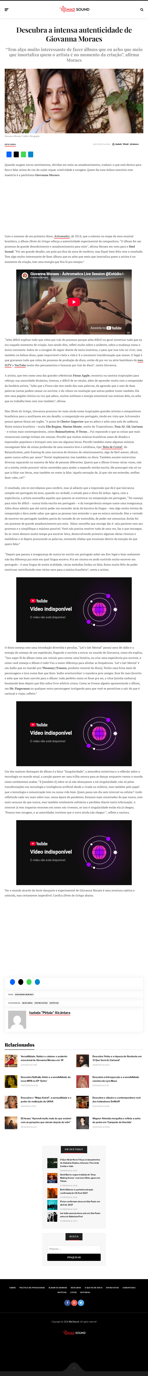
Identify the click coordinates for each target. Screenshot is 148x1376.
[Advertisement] (74, 205)
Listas (73, 1292)
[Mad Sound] (74, 8)
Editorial (85, 1292)
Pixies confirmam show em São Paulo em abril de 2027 (80, 1203)
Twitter (81, 1303)
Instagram (74, 1303)
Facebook (67, 1303)
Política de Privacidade (32, 1288)
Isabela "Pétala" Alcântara (127, 144)
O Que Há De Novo (94, 1288)
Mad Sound (74, 1321)
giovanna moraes (24, 995)
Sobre (12, 1288)
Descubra (10, 144)
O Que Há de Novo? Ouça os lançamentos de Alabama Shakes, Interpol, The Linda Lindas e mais (80, 1162)
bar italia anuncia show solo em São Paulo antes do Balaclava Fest (80, 1215)
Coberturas (129, 1288)
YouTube (20, 365)
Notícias (54, 1003)
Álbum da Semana (58, 1288)
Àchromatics (62, 236)
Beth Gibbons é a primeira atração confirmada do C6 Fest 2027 (76, 1191)
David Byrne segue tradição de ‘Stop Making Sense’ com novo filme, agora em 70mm (80, 1177)
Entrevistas (41, 1003)
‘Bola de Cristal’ (112, 447)
